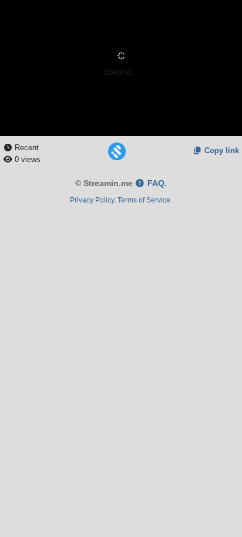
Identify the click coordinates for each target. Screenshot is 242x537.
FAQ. (156, 183)
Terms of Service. (144, 200)
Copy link (220, 150)
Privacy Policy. (93, 200)
